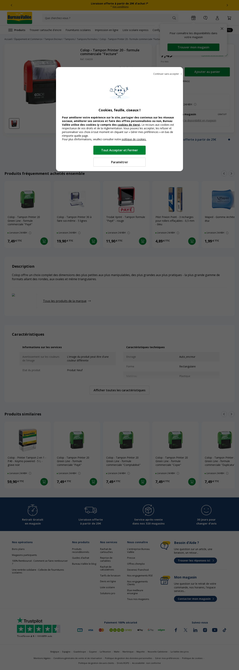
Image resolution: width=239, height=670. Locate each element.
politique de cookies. (134, 139)
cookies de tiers (128, 124)
